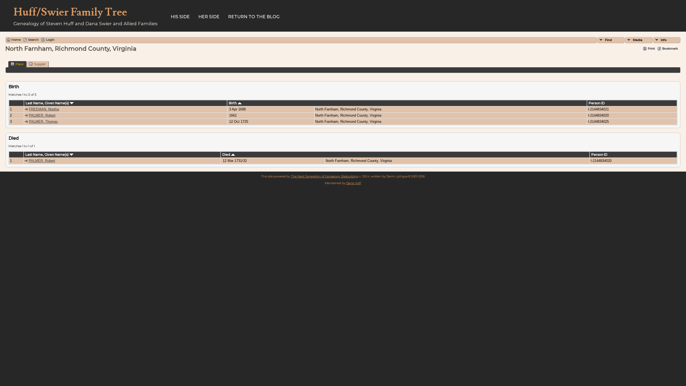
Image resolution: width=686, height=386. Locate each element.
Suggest (40, 64)
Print (651, 48)
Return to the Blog (253, 16)
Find (608, 40)
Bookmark (670, 48)
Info (663, 40)
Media (637, 40)
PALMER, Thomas (43, 122)
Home (16, 40)
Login (50, 40)
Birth (233, 103)
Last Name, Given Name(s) (48, 103)
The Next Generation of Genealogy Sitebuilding (324, 176)
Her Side (208, 16)
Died (226, 155)
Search (33, 40)
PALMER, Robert (42, 115)
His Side (180, 16)
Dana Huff (353, 183)
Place (19, 64)
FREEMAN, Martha (44, 109)
